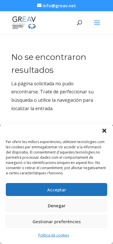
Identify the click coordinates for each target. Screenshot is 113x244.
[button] (104, 131)
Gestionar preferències (56, 221)
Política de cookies (53, 235)
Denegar (56, 205)
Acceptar (56, 190)
